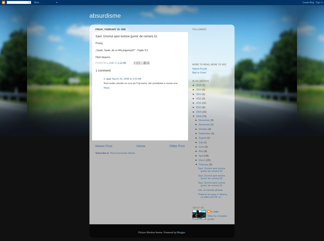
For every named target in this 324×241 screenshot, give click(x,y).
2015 (199, 85)
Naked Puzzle (199, 68)
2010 (199, 107)
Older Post (177, 146)
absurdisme (105, 15)
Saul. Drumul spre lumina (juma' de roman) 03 (211, 169)
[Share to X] (141, 63)
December (205, 120)
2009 (199, 112)
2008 (199, 116)
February (204, 164)
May (201, 151)
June (202, 147)
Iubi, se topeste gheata (210, 190)
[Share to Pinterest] (148, 63)
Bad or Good (199, 72)
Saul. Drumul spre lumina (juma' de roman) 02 (211, 177)
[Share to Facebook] (145, 63)
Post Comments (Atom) (122, 153)
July (201, 142)
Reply (107, 88)
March (202, 160)
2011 (199, 103)
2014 (199, 89)
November (205, 124)
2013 (199, 94)
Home (141, 146)
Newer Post (103, 146)
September (205, 133)
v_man (107, 79)
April (201, 155)
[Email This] (135, 63)
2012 (199, 98)
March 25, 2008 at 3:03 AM (126, 79)
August (203, 138)
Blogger (181, 232)
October (203, 129)
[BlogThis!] (138, 63)
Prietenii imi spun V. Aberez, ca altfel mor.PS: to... (213, 195)
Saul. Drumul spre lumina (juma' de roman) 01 (211, 184)
